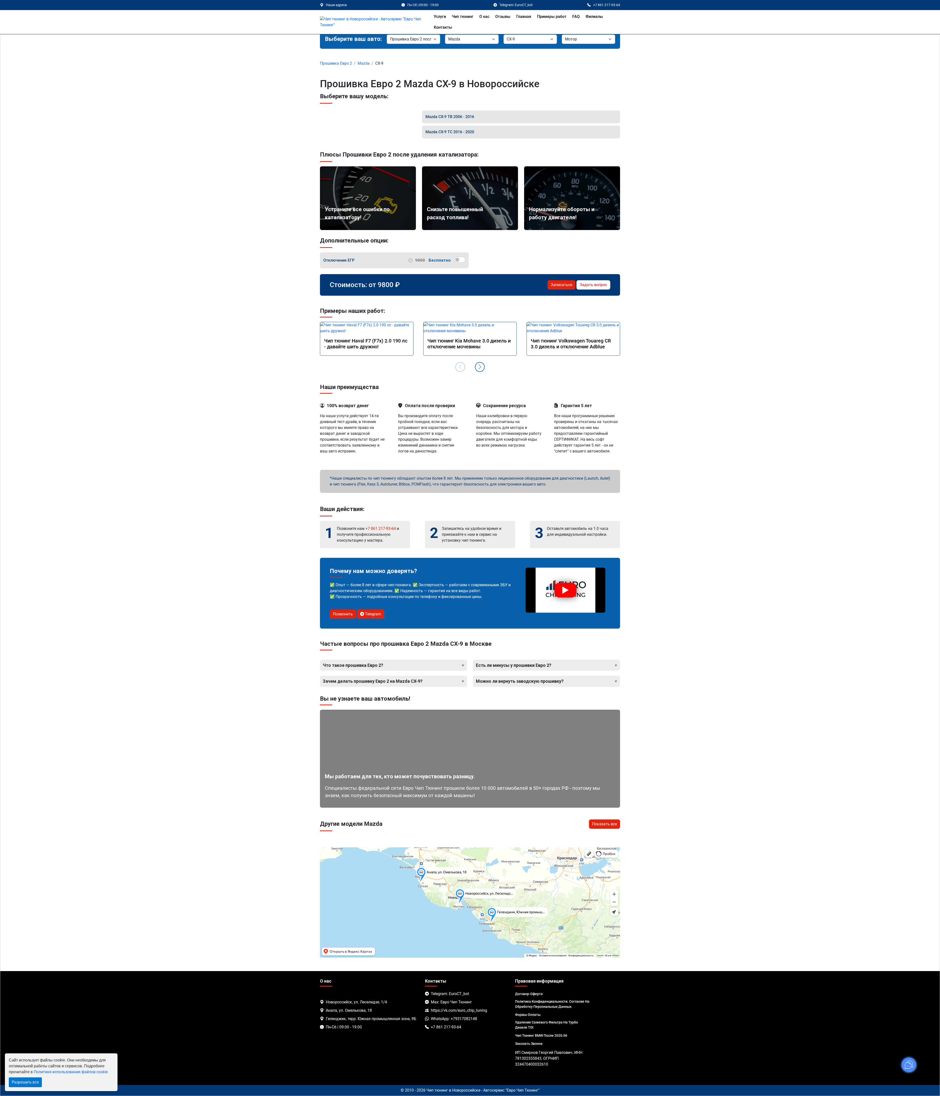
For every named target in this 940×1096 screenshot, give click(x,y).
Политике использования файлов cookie (71, 1072)
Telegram (372, 614)
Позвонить (343, 614)
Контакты (443, 27)
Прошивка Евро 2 (336, 63)
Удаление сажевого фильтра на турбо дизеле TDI (546, 1024)
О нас (484, 16)
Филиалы (594, 16)
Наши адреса (336, 5)
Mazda (364, 63)
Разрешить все (25, 1082)
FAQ (576, 16)
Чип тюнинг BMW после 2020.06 (541, 1035)
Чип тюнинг (462, 16)
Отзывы (502, 16)
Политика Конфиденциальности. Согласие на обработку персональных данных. (552, 1004)
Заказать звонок (529, 1044)
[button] (480, 367)
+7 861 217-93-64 (380, 528)
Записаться (561, 284)
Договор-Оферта (529, 994)
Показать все (604, 824)
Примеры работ (551, 16)
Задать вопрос (593, 284)
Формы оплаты (527, 1015)
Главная (523, 16)
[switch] (459, 260)
